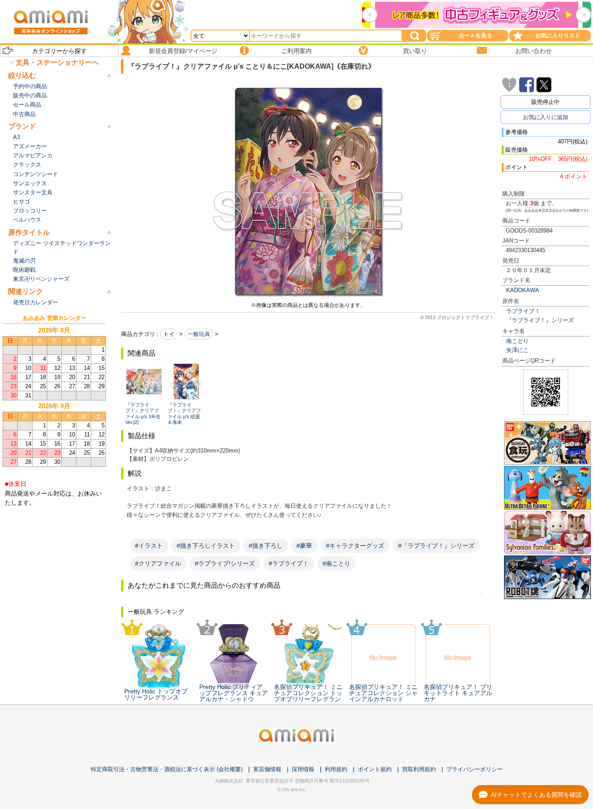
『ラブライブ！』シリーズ (540, 320)
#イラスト (149, 545)
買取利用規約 (419, 769)
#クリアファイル (158, 563)
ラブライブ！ (523, 311)
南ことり (517, 341)
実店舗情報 (267, 769)
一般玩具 (199, 334)
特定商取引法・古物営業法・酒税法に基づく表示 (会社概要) (167, 769)
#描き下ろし (266, 545)
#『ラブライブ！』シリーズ (436, 545)
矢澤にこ (517, 350)
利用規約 (336, 769)
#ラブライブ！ (289, 563)
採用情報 (303, 769)
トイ (169, 334)
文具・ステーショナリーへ (57, 62)
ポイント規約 (375, 769)
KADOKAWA (522, 290)
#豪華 (304, 545)
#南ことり (336, 563)
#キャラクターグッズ (355, 545)
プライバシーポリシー (474, 769)
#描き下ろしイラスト (206, 545)
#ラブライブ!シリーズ (225, 563)
